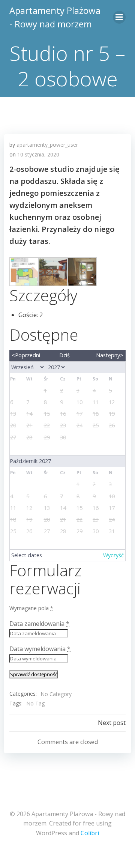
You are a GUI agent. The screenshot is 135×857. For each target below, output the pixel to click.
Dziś (64, 355)
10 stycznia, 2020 (38, 154)
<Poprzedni (26, 355)
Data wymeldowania (39, 649)
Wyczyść (113, 555)
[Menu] (119, 17)
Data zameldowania (39, 623)
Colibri (90, 833)
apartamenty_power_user (47, 144)
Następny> (109, 355)
